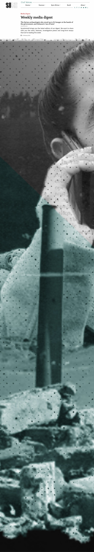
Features (41, 5)
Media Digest (25, 13)
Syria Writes (55, 5)
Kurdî (69, 5)
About (83, 5)
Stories (27, 5)
